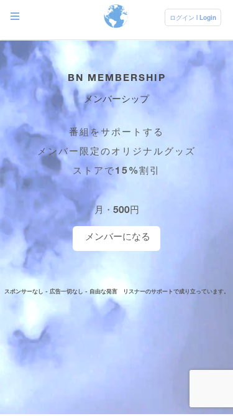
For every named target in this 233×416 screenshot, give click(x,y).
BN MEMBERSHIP (117, 77)
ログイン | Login (193, 17)
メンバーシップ (116, 98)
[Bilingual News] (116, 16)
